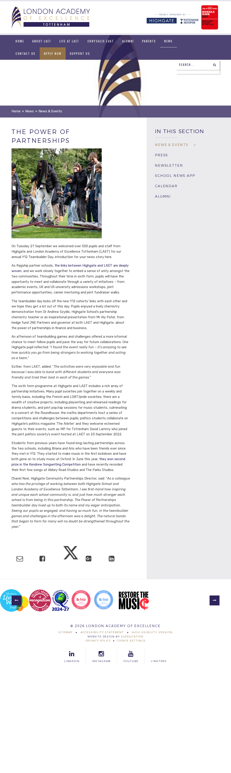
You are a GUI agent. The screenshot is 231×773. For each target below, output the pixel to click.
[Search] (214, 65)
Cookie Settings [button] (131, 640)
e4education (132, 636)
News (29, 111)
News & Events (50, 111)
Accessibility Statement (102, 632)
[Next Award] (214, 600)
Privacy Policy (98, 640)
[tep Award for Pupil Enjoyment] (81, 600)
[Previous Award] (16, 600)
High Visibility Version (152, 632)
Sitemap (65, 632)
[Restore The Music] (134, 600)
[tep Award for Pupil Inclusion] (103, 600)
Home (16, 111)
